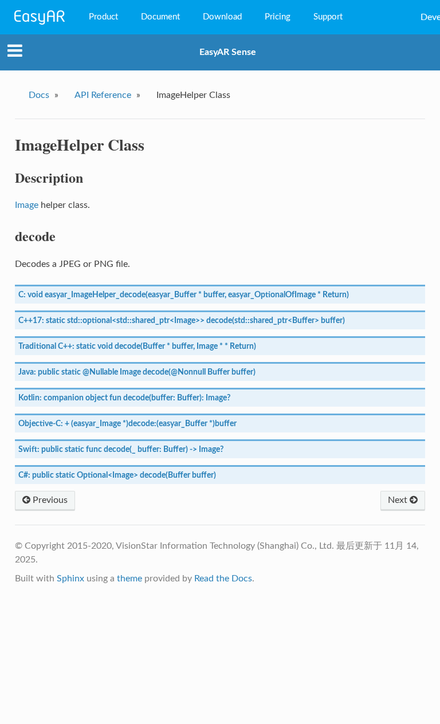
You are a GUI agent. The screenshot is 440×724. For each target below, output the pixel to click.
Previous (49, 500)
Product (103, 17)
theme (129, 578)
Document (160, 17)
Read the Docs (223, 578)
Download (222, 17)
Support (328, 17)
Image (26, 205)
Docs (39, 95)
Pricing (277, 17)
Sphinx (70, 578)
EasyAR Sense (227, 52)
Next (399, 500)
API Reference (102, 95)
